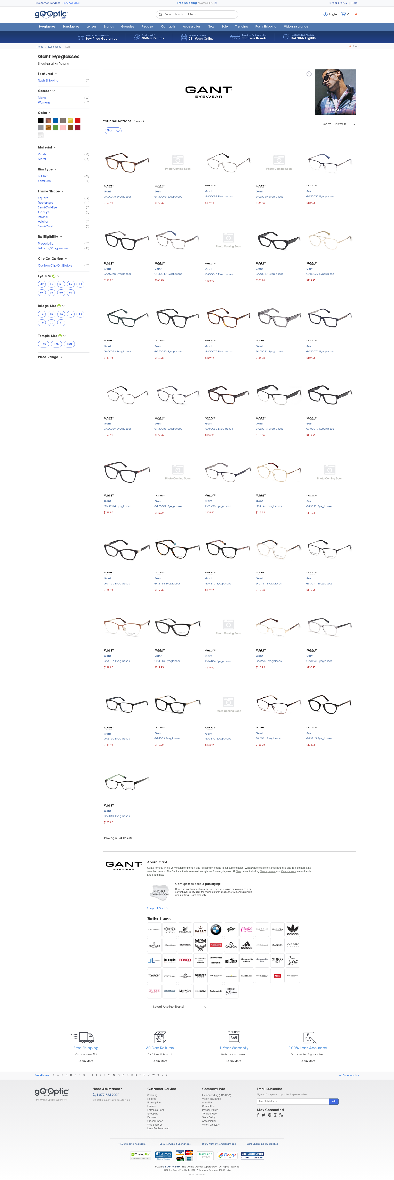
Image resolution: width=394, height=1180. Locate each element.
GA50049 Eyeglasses (168, 274)
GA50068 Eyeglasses (168, 429)
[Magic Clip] (277, 929)
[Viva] (231, 929)
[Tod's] (170, 929)
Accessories (191, 26)
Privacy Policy (210, 1109)
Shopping (152, 1113)
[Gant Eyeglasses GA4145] (279, 472)
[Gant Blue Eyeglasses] (55, 120)
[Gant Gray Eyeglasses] (41, 128)
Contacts (168, 26)
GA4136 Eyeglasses (117, 583)
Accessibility (209, 1120)
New (211, 26)
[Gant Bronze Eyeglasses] (48, 128)
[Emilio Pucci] (154, 929)
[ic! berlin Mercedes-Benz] (200, 960)
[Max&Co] (277, 945)
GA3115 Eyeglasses (319, 738)
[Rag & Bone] (262, 929)
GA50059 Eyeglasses (269, 197)
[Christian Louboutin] (293, 960)
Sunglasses (71, 26)
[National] (216, 945)
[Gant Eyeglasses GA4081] (279, 704)
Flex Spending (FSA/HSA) (216, 1095)
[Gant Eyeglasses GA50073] (279, 317)
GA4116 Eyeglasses (117, 661)
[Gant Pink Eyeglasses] (63, 128)
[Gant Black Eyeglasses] (41, 120)
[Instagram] (275, 1115)
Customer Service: (48, 3)
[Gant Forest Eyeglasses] (55, 128)
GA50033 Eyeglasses (118, 351)
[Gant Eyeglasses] (60, 1094)
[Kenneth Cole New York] (170, 945)
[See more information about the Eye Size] (53, 276)
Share (355, 46)
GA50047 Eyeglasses (269, 274)
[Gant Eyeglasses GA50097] (228, 162)
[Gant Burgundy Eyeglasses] (78, 128)
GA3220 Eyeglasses (269, 661)
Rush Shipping (266, 26)
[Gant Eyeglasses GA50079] (228, 317)
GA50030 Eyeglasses (219, 429)
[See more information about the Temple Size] (60, 336)
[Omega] (231, 945)
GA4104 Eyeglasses (218, 661)
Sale (225, 26)
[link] (163, 1155)
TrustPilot (205, 1155)
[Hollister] (231, 960)
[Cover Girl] (246, 976)
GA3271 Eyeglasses (319, 506)
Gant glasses (288, 871)
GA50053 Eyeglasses (320, 196)
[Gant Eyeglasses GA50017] (329, 394)
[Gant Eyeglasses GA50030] (228, 394)
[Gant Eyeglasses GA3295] (228, 472)
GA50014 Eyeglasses (118, 506)
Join (333, 1101)
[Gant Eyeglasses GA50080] (178, 317)
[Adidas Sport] (246, 945)
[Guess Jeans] (277, 960)
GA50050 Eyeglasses (118, 274)
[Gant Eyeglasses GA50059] (279, 162)
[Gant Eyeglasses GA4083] (178, 704)
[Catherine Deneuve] (185, 976)
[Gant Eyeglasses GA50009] (178, 472)
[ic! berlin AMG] (216, 960)
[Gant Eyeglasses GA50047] (279, 240)
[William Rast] (200, 991)
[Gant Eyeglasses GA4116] (127, 626)
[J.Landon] (154, 960)
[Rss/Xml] (281, 1115)
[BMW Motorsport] (262, 945)
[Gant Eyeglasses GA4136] (127, 549)
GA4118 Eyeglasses (168, 583)
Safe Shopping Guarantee (262, 1144)
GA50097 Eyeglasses (219, 196)
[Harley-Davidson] (185, 945)
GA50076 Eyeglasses (320, 351)
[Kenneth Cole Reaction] (170, 976)
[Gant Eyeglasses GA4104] (228, 627)
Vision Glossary (211, 1124)
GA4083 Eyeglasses (168, 738)
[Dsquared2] (262, 976)
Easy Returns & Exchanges (175, 1144)
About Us (207, 1102)
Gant (67, 46)
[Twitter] (263, 1115)
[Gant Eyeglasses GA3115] (329, 704)
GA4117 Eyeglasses (218, 583)
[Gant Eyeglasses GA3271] (329, 472)
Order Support (155, 1120)
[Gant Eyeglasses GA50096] (178, 162)
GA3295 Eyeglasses (218, 506)
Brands (109, 26)
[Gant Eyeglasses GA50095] (127, 162)
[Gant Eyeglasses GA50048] (228, 240)
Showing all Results (118, 838)
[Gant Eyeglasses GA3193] (329, 626)
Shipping (152, 1095)
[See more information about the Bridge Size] (59, 306)
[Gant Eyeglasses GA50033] (127, 317)
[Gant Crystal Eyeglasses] (41, 135)
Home (40, 46)
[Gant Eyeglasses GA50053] (329, 162)
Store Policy (208, 1117)
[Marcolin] (216, 976)
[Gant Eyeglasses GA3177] (228, 704)
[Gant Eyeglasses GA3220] (279, 626)
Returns (151, 1098)
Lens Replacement (157, 1128)
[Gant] (309, 74)
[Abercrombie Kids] (262, 960)
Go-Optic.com (171, 1167)
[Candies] (246, 929)
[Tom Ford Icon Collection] (154, 976)
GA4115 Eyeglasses (168, 661)
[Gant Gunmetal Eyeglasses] (63, 120)
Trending (241, 26)
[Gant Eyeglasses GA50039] (329, 240)
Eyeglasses (47, 26)
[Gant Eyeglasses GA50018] (279, 394)
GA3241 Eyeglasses (319, 583)
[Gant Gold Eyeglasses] (70, 120)
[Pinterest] (269, 1115)
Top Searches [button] (198, 1174)
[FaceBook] (258, 1115)
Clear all (139, 122)
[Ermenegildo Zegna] (231, 976)
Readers (148, 26)
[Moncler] (154, 945)
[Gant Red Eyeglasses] (78, 120)
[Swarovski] (185, 929)
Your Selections (117, 121)
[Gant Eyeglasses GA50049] (178, 240)
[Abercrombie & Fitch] (246, 960)
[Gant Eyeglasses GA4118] (178, 549)
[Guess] (154, 991)
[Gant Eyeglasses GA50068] (178, 394)
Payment (152, 1117)
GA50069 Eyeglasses (118, 429)
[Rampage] (293, 976)
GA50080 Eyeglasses (168, 351)
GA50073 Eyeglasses (269, 351)
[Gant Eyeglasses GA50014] (127, 472)
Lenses (91, 26)
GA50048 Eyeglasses (219, 274)
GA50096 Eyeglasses (168, 197)
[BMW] (216, 929)
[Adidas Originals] (293, 929)
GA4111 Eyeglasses (269, 583)
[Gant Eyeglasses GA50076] (329, 317)
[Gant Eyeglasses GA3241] (329, 549)
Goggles (127, 26)
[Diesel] (277, 976)
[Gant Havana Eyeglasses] (48, 120)
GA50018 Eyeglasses (269, 429)
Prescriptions (154, 1102)
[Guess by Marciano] (231, 991)
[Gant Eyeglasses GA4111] (279, 549)
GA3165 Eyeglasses (117, 738)
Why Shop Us (155, 1124)
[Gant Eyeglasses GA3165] (127, 704)
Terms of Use (209, 1113)
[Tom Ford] (200, 976)
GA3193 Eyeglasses (319, 661)
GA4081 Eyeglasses (269, 738)
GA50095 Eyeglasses (118, 197)
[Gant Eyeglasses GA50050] (127, 240)
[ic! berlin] (170, 960)
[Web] (293, 945)
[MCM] (200, 945)
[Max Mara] (185, 991)
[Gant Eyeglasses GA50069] (127, 394)
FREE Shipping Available (131, 1144)
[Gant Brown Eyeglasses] (70, 128)
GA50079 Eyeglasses (219, 351)
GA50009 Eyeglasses (168, 506)
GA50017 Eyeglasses (320, 429)
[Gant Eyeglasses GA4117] (228, 549)
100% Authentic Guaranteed (219, 1144)
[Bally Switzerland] (200, 929)
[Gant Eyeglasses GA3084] (127, 781)
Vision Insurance (211, 1098)
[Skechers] (170, 991)
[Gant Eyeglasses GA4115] (178, 626)
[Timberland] (216, 991)
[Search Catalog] (160, 14)
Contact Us (208, 1106)
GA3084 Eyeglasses (117, 816)
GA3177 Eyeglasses (218, 738)
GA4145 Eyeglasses (269, 506)
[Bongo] (185, 960)
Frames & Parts (155, 1109)
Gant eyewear (268, 871)
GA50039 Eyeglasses (320, 274)
